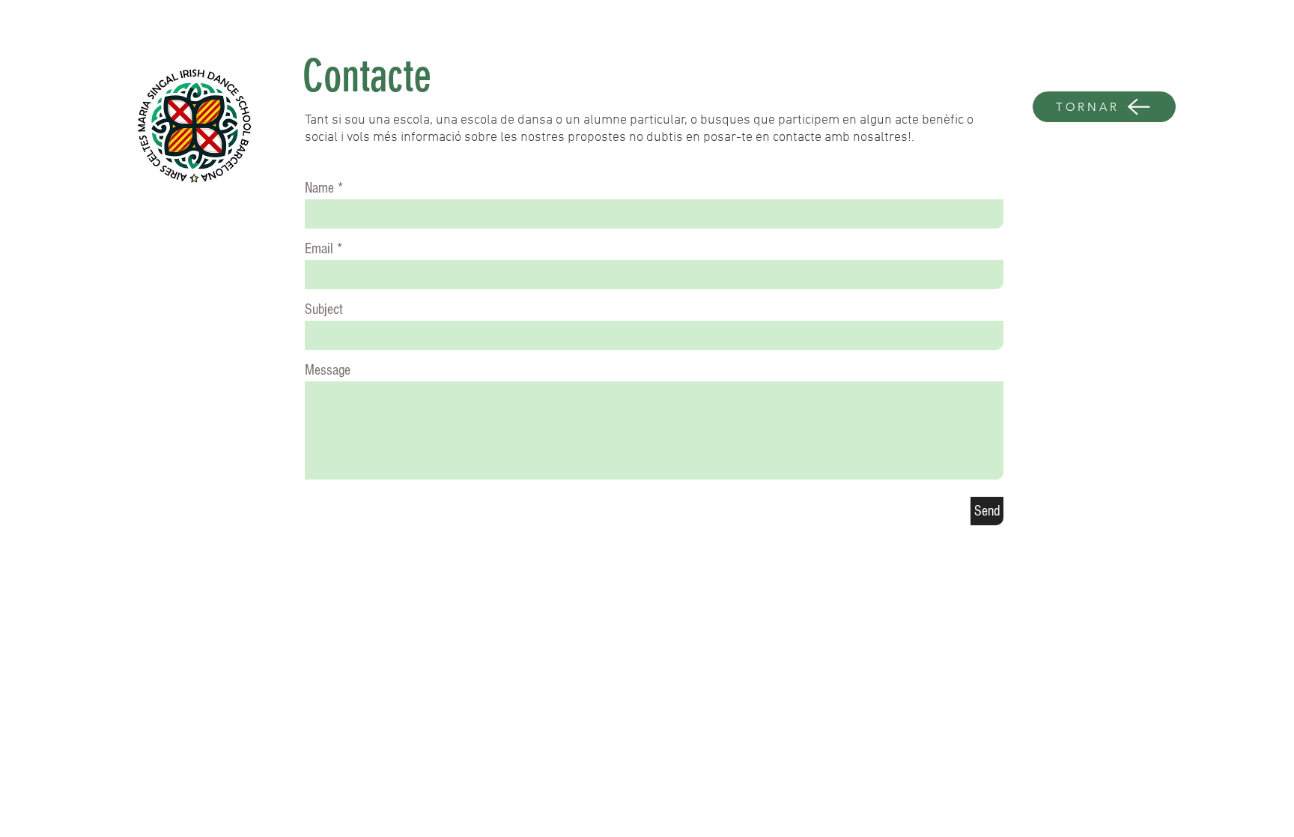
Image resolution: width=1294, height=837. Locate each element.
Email (319, 248)
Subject (324, 309)
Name (319, 188)
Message (327, 370)
